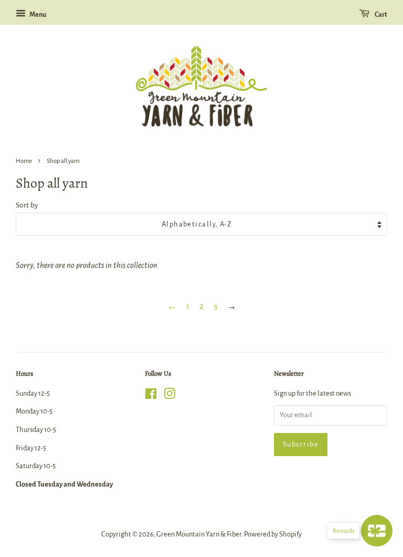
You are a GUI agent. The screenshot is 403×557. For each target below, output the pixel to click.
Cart (380, 14)
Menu (37, 14)
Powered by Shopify (273, 534)
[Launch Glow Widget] (377, 530)
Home (24, 161)
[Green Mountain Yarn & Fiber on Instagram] (169, 396)
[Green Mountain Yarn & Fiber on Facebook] (151, 396)
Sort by (27, 205)
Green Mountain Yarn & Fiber (198, 534)
